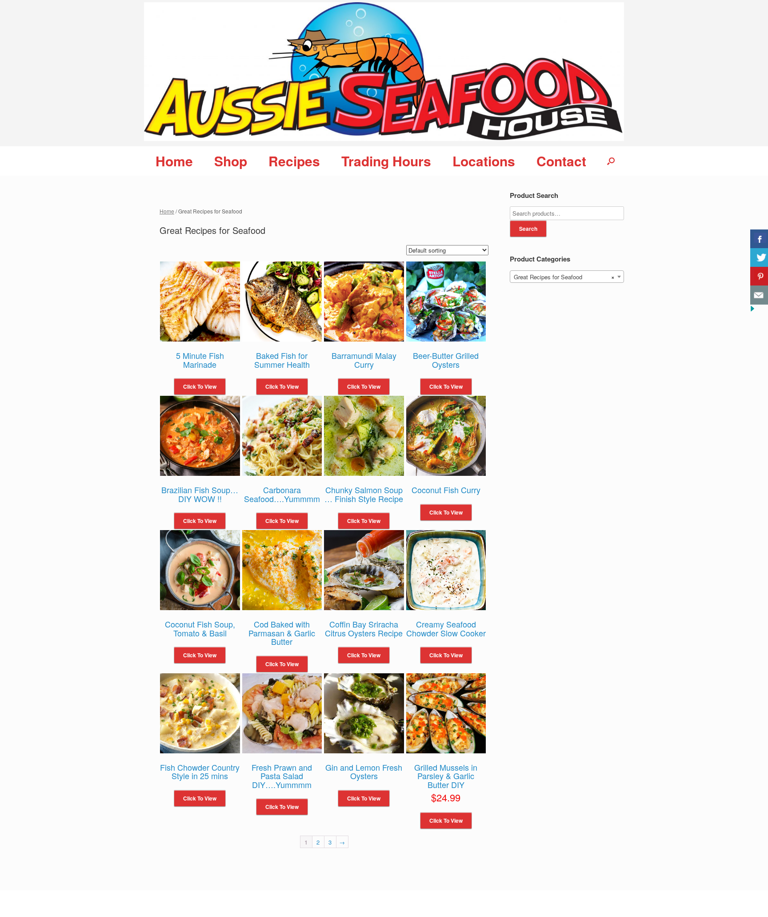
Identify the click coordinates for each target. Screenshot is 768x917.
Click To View (199, 386)
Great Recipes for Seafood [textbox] (564, 277)
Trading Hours (386, 160)
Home (174, 160)
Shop (230, 160)
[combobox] (567, 276)
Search (528, 229)
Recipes (294, 160)
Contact (561, 160)
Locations (483, 160)
